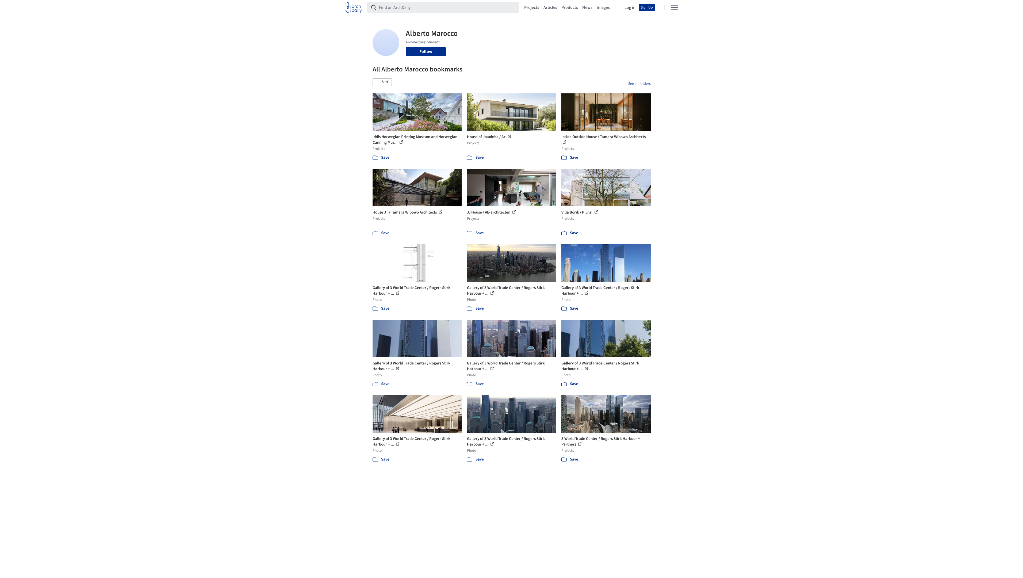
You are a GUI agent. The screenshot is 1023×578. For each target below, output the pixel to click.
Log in (629, 7)
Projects (531, 7)
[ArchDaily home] (353, 7)
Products (569, 7)
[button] (382, 82)
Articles (550, 7)
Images (603, 7)
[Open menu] (674, 7)
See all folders (639, 84)
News (587, 7)
